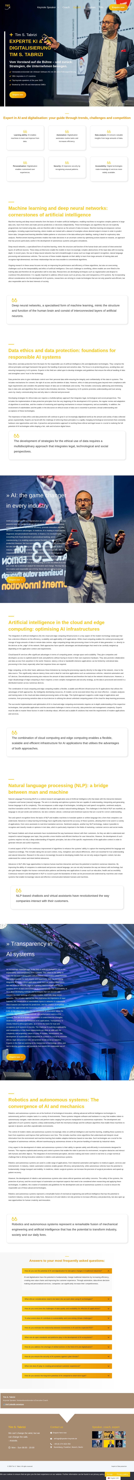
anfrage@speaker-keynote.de (65, 1439)
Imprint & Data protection (119, 1466)
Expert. (77, 7)
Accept (109, 1474)
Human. (92, 7)
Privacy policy (122, 1474)
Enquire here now (59, 1433)
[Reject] (2, 1479)
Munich (74, 1447)
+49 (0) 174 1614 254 (62, 1444)
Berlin (80, 1447)
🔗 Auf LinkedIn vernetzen (13, 1404)
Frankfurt (67, 1447)
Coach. (66, 7)
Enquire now (118, 7)
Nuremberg (58, 1447)
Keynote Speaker (46, 7)
